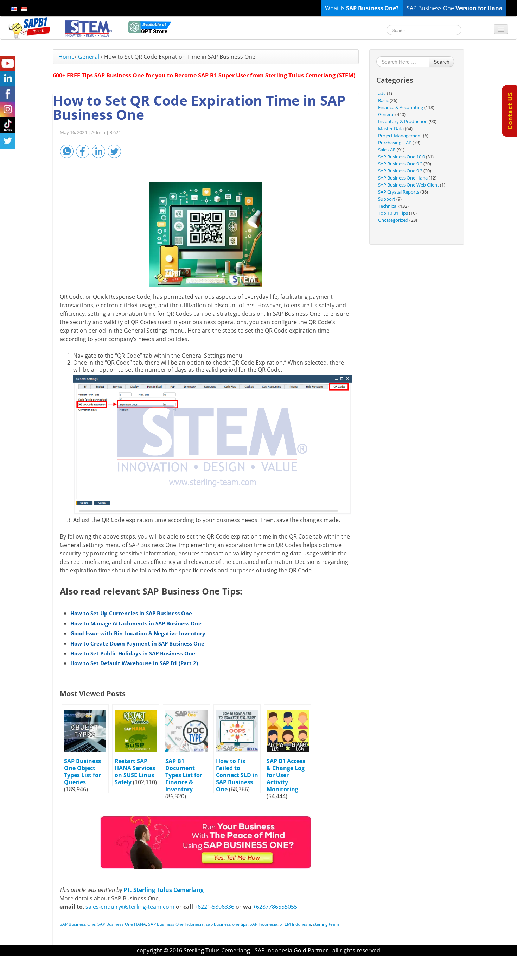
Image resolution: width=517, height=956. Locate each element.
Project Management (400, 135)
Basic (383, 100)
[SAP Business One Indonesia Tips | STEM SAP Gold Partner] (29, 28)
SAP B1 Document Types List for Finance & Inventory (183, 775)
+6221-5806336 (214, 907)
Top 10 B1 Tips (393, 213)
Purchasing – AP (394, 142)
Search (441, 61)
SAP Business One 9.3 (400, 171)
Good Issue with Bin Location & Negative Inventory (137, 633)
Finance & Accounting (400, 107)
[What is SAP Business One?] (205, 842)
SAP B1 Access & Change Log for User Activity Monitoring (286, 775)
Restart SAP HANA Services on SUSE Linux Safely (135, 771)
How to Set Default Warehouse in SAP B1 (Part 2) (134, 663)
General (88, 57)
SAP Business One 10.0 (401, 156)
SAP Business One (77, 924)
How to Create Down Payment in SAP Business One (137, 643)
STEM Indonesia (295, 924)
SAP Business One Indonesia (176, 924)
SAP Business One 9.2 (400, 164)
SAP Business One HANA (121, 924)
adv (382, 93)
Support (386, 199)
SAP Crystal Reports (398, 192)
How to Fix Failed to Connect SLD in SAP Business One (237, 775)
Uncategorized (393, 220)
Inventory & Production (403, 121)
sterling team (326, 924)
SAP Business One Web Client (408, 185)
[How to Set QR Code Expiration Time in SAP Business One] (206, 234)
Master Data (391, 128)
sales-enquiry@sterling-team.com (129, 907)
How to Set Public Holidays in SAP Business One (132, 653)
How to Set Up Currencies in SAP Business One (131, 613)
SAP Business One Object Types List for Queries (82, 771)
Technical (387, 206)
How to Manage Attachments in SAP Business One (136, 623)
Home (66, 57)
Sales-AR (387, 149)
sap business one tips (227, 924)
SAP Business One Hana (403, 178)
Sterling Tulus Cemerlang (217, 950)
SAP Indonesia (263, 924)
